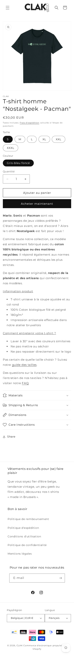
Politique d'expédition (23, 528)
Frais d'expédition (29, 122)
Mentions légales (20, 553)
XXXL (10, 148)
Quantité (9, 171)
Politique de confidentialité (27, 545)
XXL (58, 139)
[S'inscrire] (60, 578)
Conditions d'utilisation (24, 536)
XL (44, 139)
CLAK (20, 645)
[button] (7, 7)
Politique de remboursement (28, 519)
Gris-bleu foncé (18, 163)
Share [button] (11, 436)
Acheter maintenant (37, 203)
